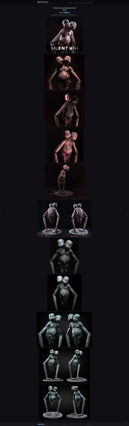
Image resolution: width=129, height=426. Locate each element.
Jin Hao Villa (43, 2)
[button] (126, 421)
